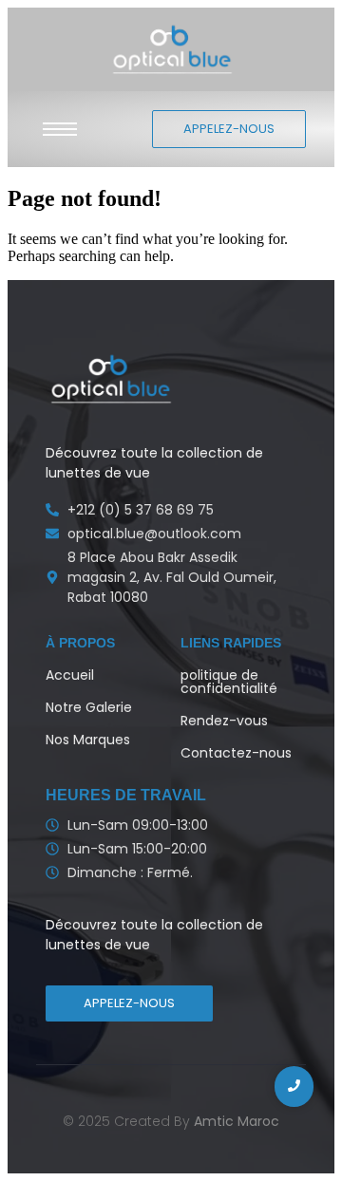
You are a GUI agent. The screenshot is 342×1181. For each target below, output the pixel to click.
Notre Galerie (89, 707)
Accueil (70, 674)
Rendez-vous (224, 720)
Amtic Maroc (236, 1121)
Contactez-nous (236, 752)
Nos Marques (88, 739)
